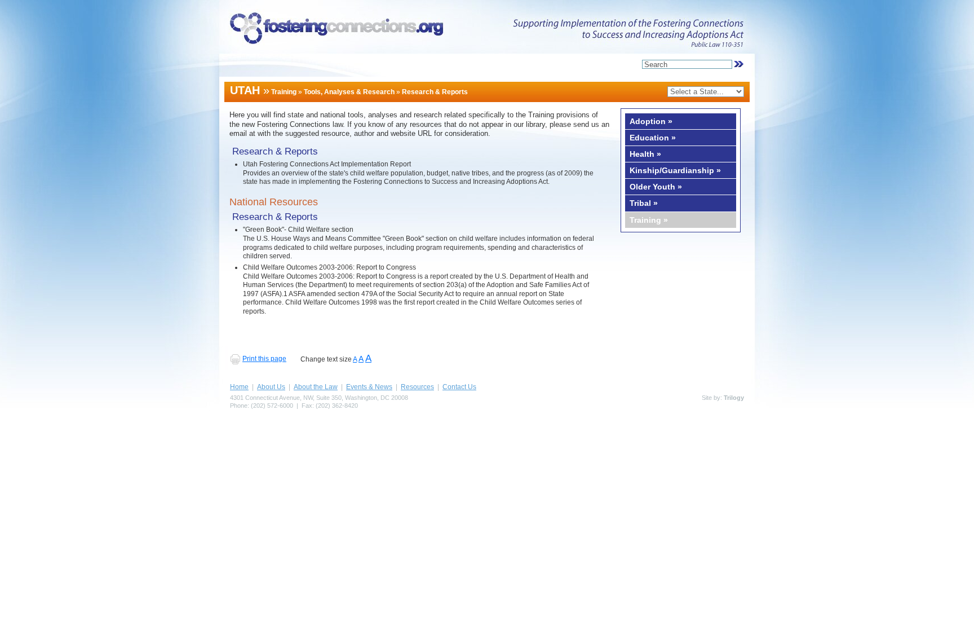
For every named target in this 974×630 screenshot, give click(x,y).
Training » (649, 219)
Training (283, 92)
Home (239, 387)
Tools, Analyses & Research (349, 92)
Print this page (264, 359)
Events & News (369, 387)
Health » (645, 153)
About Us (271, 387)
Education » (653, 137)
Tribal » (644, 203)
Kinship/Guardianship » (675, 170)
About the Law (316, 387)
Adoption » (651, 121)
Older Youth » (656, 186)
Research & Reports (435, 92)
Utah (245, 90)
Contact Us (459, 387)
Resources (417, 387)
